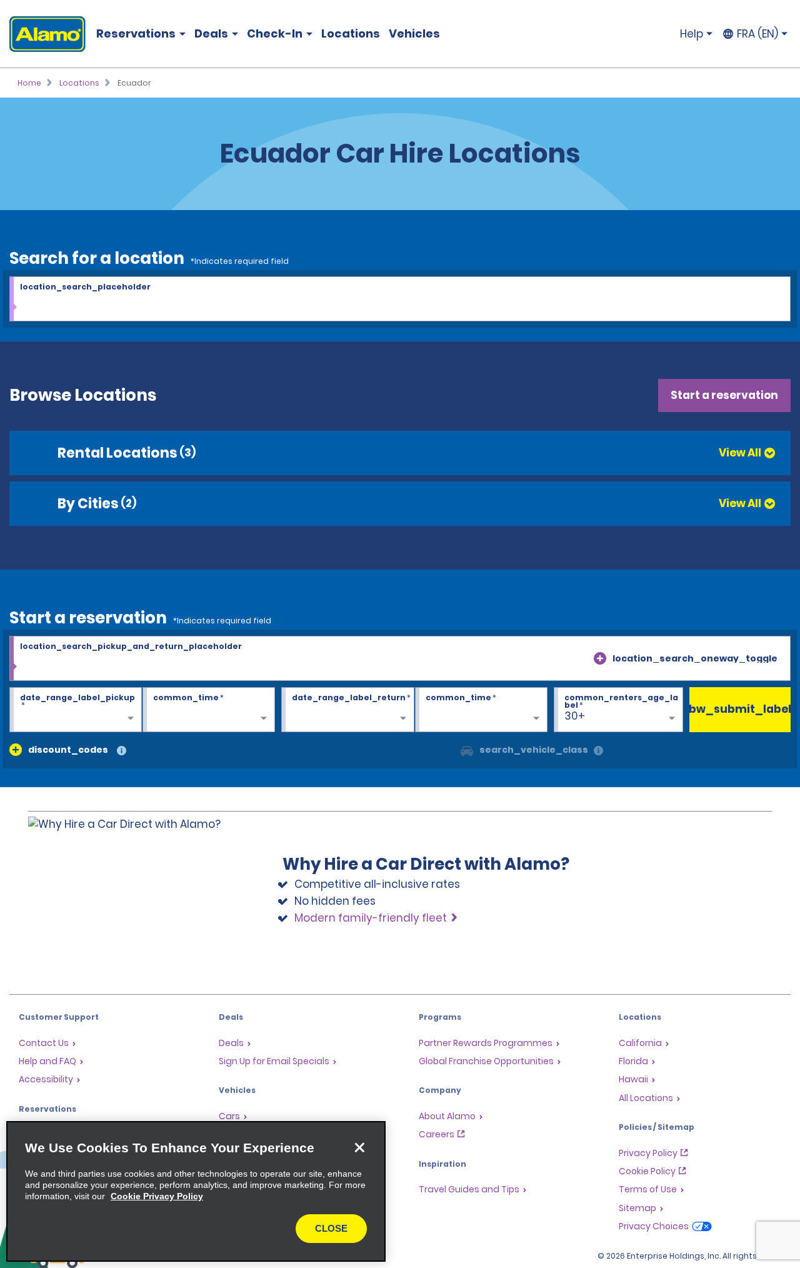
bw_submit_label (740, 709)
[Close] (359, 1147)
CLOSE (331, 1228)
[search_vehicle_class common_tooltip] (598, 751)
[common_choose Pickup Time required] (208, 710)
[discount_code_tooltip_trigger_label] (121, 751)
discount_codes (68, 749)
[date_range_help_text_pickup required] (75, 710)
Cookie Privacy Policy (157, 1196)
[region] (196, 1191)
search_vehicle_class (533, 749)
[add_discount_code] (15, 749)
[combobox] (400, 299)
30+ (574, 715)
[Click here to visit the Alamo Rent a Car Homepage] (43, 34)
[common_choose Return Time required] (481, 710)
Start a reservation (724, 395)
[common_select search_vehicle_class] (467, 749)
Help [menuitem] (691, 33)
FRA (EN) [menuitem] (757, 33)
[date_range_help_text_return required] (347, 710)
